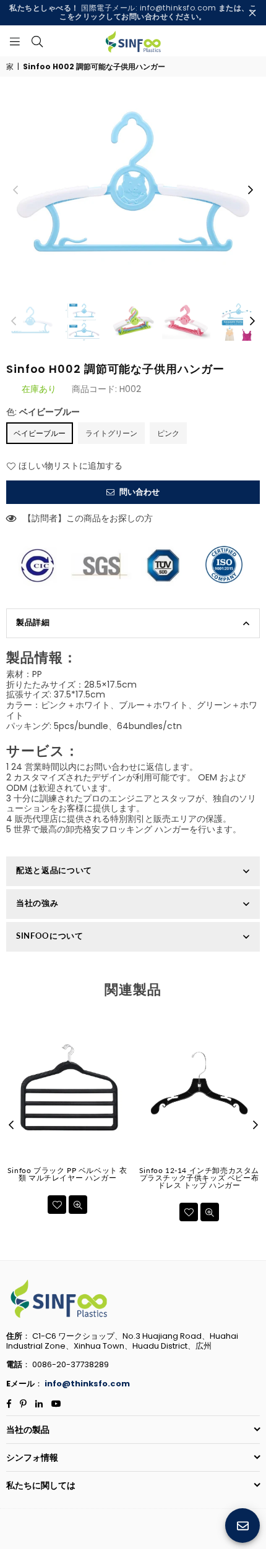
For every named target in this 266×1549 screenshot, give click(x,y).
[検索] (37, 41)
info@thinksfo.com (87, 1383)
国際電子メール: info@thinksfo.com (133, 12)
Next (250, 190)
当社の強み (37, 903)
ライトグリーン (111, 433)
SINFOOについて (50, 936)
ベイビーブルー (40, 433)
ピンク (168, 433)
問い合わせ (139, 492)
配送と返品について (54, 870)
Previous (15, 190)
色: (43, 412)
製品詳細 (33, 622)
